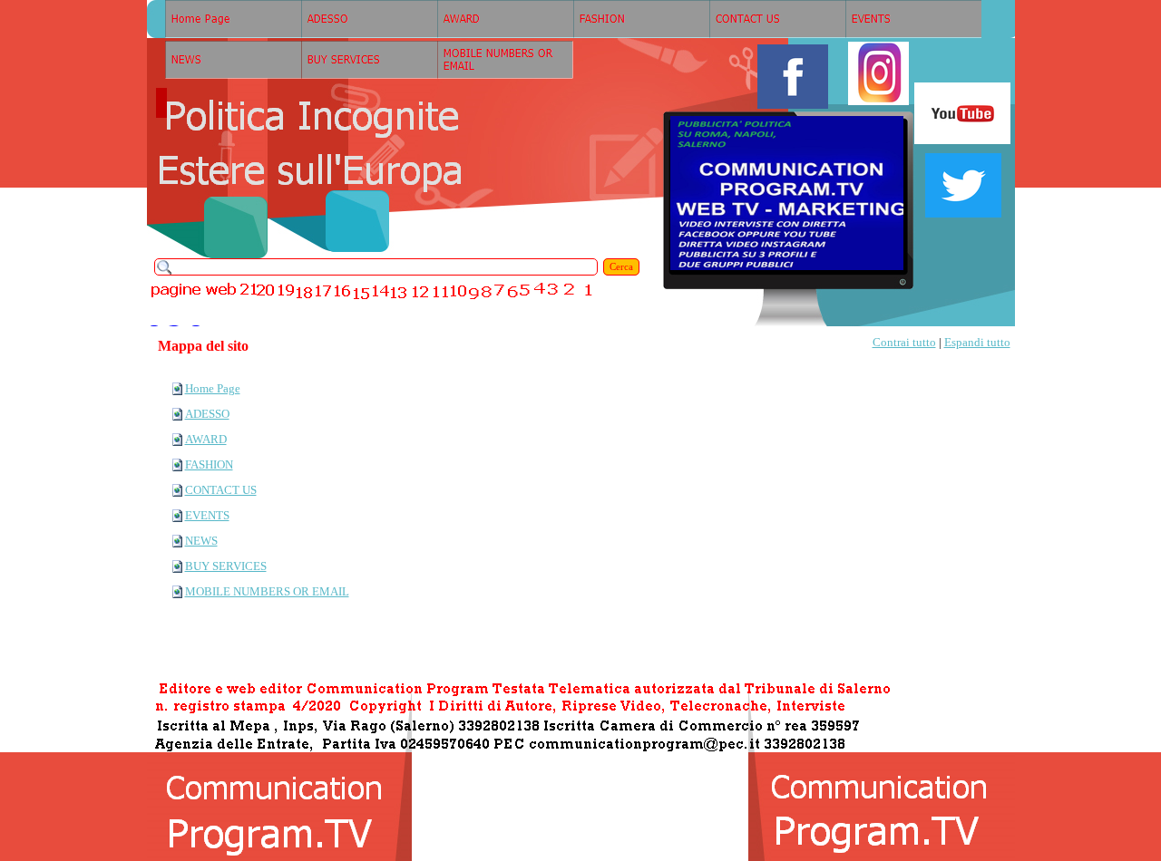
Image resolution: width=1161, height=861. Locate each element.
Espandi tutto (977, 342)
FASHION (209, 464)
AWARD (206, 439)
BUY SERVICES (226, 566)
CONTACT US (221, 490)
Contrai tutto (904, 342)
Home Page (212, 388)
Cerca (621, 267)
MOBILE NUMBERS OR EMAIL (267, 591)
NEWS (201, 540)
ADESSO (207, 414)
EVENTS (207, 515)
